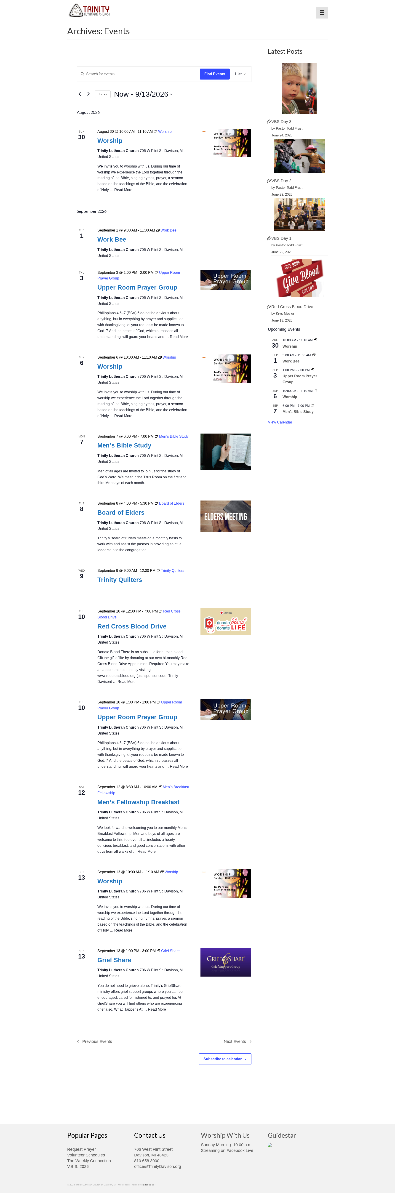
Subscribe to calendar (222, 1059)
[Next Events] (88, 93)
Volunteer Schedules (86, 1155)
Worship (110, 140)
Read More (123, 190)
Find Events (214, 74)
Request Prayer (81, 1149)
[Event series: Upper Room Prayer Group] (312, 370)
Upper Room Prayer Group (137, 287)
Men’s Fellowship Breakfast (138, 802)
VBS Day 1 (281, 238)
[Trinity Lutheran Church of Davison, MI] (108, 9)
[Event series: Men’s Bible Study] (312, 405)
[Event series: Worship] (315, 340)
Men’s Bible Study (124, 445)
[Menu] (322, 13)
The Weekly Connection (89, 1160)
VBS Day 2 (281, 180)
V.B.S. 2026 (78, 1166)
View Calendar (280, 422)
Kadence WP (148, 1184)
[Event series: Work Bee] (313, 355)
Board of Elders (120, 512)
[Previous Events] (79, 93)
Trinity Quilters (119, 579)
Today (102, 94)
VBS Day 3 (281, 121)
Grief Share (114, 960)
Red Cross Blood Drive (131, 626)
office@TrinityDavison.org (157, 1166)
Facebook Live (240, 1150)
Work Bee (111, 239)
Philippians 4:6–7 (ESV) (116, 313)
